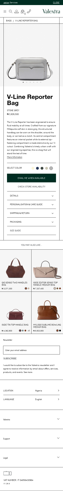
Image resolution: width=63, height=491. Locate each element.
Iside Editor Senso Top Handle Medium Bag (45, 283)
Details (14, 195)
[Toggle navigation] (5, 11)
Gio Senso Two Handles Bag (14, 283)
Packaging (15, 221)
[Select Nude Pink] (28, 288)
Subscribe (10, 358)
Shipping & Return (19, 213)
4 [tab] (33, 82)
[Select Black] (60, 330)
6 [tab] (40, 82)
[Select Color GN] (46, 168)
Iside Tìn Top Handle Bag (15, 325)
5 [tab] (36, 82)
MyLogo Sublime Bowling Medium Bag (47, 326)
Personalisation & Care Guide (26, 204)
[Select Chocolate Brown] (60, 288)
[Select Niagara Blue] (23, 330)
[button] (17, 11)
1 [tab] (22, 82)
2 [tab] (26, 82)
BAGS (9, 20)
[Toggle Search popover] (11, 12)
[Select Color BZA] (37, 168)
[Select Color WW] (32, 168)
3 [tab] (29, 82)
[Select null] (57, 288)
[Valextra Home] (51, 11)
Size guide (15, 230)
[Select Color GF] (42, 168)
